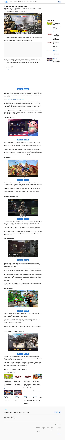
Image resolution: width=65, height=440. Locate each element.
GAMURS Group (59, 433)
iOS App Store (20, 89)
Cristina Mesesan (7, 400)
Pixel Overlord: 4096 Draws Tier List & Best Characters (37, 399)
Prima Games (38, 427)
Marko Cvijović (6, 387)
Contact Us (13, 416)
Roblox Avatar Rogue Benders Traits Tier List (17, 383)
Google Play (26, 89)
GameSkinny (43, 428)
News (11, 1)
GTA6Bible (38, 431)
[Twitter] (60, 412)
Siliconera (43, 427)
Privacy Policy (13, 418)
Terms (12, 417)
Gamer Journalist (37, 428)
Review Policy (6, 418)
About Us (5, 416)
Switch (28, 1)
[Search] (54, 2)
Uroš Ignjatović (16, 400)
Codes (25, 1)
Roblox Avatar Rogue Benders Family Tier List (36, 383)
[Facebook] (57, 412)
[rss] (55, 412)
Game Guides (15, 1)
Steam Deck (32, 1)
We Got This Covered (50, 427)
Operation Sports (50, 428)
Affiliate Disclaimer (7, 417)
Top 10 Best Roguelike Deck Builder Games (16, 99)
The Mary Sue (59, 428)
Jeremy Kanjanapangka (18, 385)
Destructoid (59, 427)
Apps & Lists (20, 1)
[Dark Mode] (56, 2)
